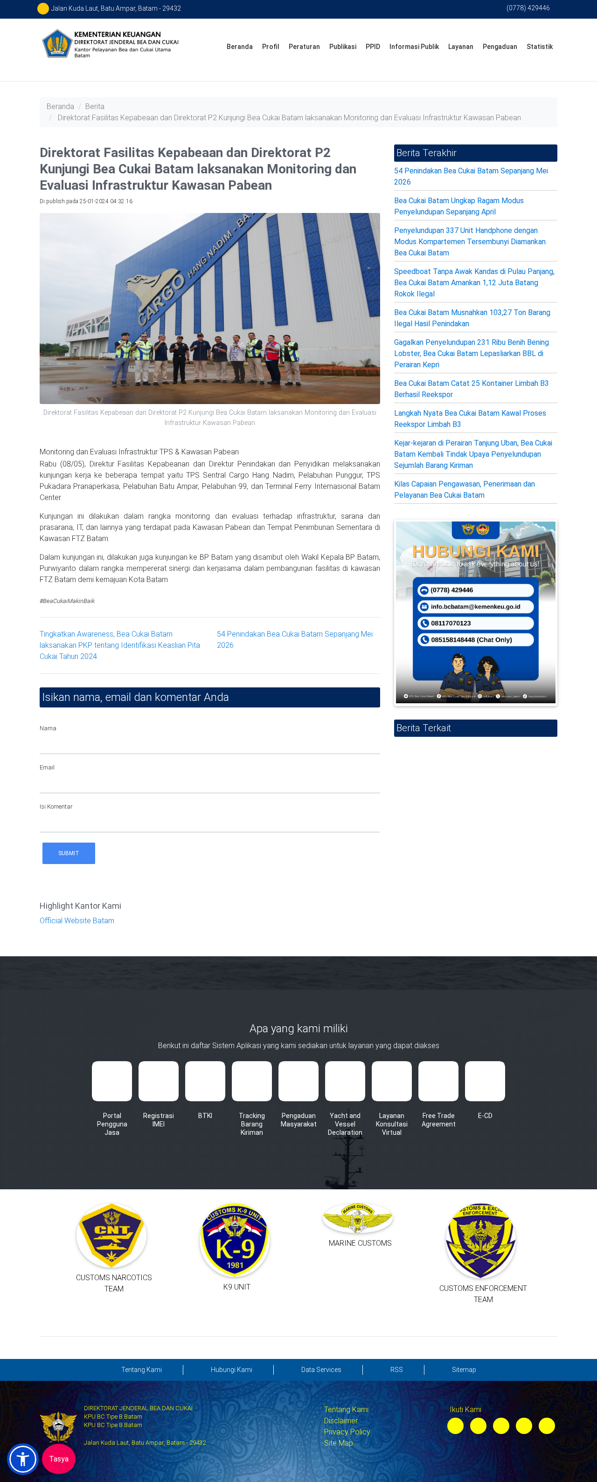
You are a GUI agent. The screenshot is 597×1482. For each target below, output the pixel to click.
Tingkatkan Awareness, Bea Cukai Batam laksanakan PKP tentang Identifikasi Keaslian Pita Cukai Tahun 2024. (120, 645)
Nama (48, 728)
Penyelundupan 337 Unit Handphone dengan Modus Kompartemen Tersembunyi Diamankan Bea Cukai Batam (470, 241)
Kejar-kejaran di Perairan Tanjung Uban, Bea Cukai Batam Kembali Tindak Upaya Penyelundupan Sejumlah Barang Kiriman (473, 454)
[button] (22, 1459)
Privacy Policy (347, 1431)
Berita (94, 106)
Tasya (59, 1459)
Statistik (540, 46)
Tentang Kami (346, 1409)
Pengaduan (500, 46)
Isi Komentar (56, 806)
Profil (270, 46)
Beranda (240, 46)
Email (47, 767)
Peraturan (304, 46)
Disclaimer (341, 1420)
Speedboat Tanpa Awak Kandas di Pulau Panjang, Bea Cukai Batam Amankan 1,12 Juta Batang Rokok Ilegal (474, 282)
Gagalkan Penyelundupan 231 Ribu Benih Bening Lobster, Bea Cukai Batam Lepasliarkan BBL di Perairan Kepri (471, 353)
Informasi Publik (414, 46)
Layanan (460, 46)
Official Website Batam (77, 920)
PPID (373, 46)
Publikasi (342, 46)
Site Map (338, 1443)
